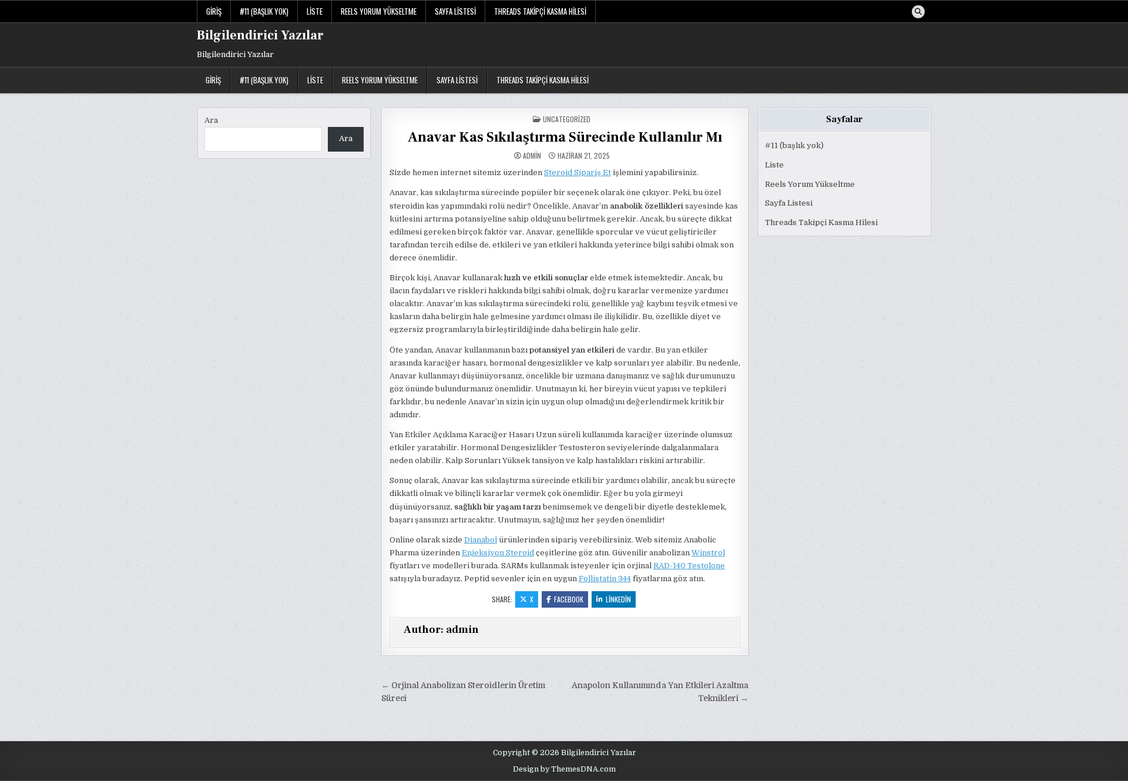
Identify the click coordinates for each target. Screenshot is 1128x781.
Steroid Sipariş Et (577, 172)
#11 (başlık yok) (264, 11)
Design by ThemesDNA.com (564, 769)
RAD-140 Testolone (689, 565)
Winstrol (708, 552)
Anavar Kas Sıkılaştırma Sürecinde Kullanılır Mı (565, 137)
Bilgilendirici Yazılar (260, 35)
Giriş (213, 11)
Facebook (568, 599)
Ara (211, 120)
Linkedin (618, 599)
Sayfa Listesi (455, 11)
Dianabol (480, 539)
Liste (315, 11)
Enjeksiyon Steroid (498, 552)
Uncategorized (566, 119)
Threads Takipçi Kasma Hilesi (540, 11)
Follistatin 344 (605, 578)
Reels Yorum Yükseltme (379, 11)
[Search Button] (918, 11)
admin (532, 155)
